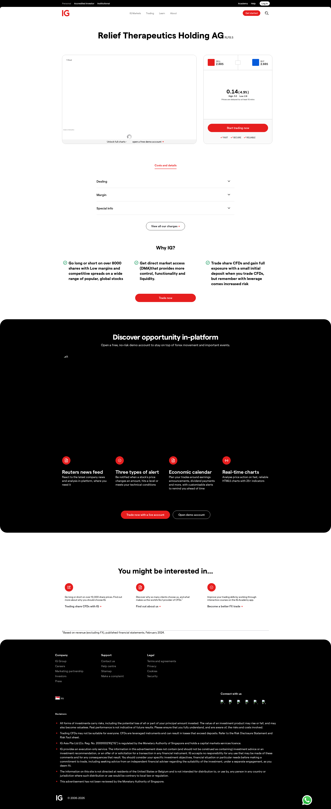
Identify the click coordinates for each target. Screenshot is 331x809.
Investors (60, 676)
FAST (225, 137)
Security (152, 676)
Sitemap (106, 671)
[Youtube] (247, 702)
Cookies (152, 671)
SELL (218, 61)
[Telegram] (264, 702)
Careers (60, 666)
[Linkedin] (223, 702)
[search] (266, 13)
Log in (265, 3)
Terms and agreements (161, 661)
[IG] (66, 13)
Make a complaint (112, 676)
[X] (231, 702)
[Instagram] (256, 702)
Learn (162, 13)
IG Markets (135, 13)
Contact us (108, 661)
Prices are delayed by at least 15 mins (238, 99)
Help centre (108, 666)
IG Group (61, 661)
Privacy (151, 666)
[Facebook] (239, 702)
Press (58, 681)
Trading (150, 13)
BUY (262, 61)
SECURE (237, 137)
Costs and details (166, 165)
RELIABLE (251, 137)
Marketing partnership (69, 671)
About (173, 13)
